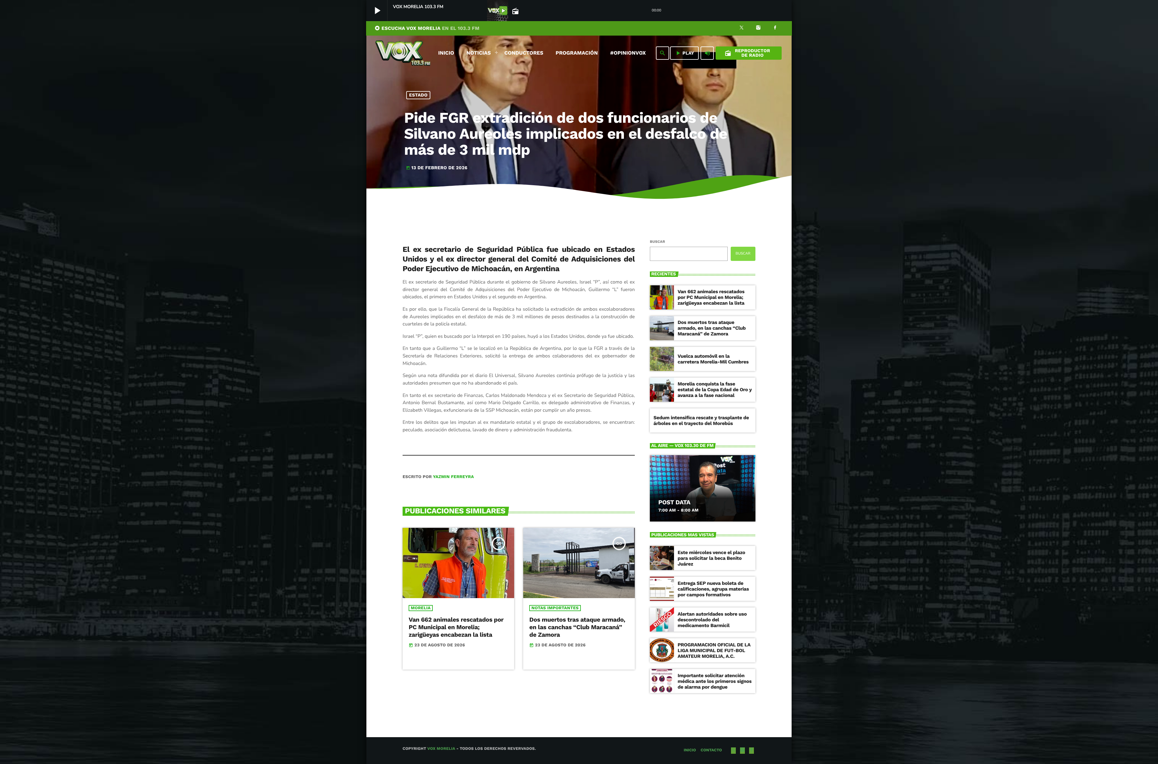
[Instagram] (758, 28)
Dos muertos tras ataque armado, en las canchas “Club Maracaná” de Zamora (577, 627)
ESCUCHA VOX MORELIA (427, 28)
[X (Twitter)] (741, 28)
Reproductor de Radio (747, 53)
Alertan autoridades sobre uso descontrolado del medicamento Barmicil (712, 619)
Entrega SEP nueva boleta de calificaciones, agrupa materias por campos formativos (713, 589)
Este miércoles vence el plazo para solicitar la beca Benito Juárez (711, 558)
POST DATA (674, 502)
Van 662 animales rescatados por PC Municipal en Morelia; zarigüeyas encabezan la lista (456, 627)
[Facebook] (775, 28)
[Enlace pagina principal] (403, 53)
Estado (418, 95)
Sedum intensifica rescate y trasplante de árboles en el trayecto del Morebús (701, 420)
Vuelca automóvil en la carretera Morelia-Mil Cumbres (713, 359)
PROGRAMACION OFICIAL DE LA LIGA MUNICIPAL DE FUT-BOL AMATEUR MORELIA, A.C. (714, 650)
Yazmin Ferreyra (453, 476)
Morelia (421, 608)
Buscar (657, 241)
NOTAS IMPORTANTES (554, 608)
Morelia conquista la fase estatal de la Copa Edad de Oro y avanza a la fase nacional (715, 389)
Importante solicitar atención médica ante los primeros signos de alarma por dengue (714, 681)
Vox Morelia (441, 749)
